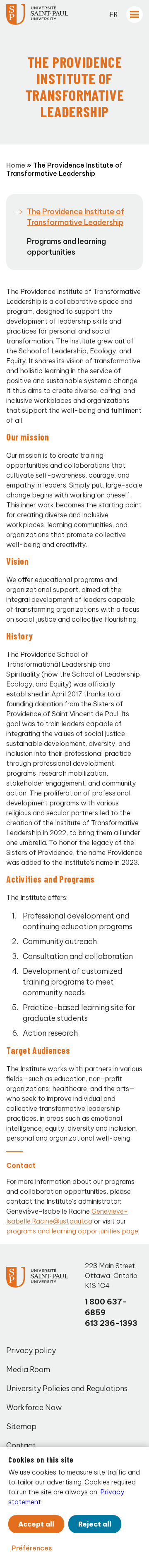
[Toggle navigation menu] (134, 14)
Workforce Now (34, 1407)
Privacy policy (31, 1350)
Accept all (36, 1524)
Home (15, 165)
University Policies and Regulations (66, 1388)
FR (113, 14)
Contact (21, 1445)
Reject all (94, 1524)
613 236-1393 (111, 1323)
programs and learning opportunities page (72, 1231)
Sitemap (21, 1426)
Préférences (32, 1548)
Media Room (28, 1369)
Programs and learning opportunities (66, 247)
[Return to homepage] (37, 14)
